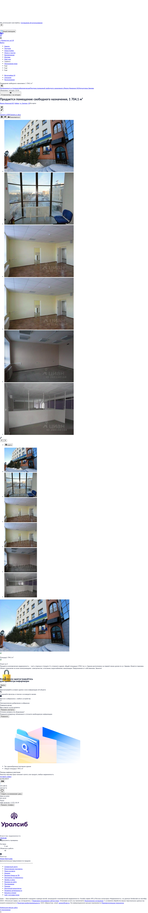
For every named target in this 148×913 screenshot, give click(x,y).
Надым (17, 103)
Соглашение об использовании (31, 23)
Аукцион (7, 873)
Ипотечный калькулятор (12, 888)
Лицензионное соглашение (93, 901)
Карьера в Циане (10, 893)
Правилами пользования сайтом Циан (45, 901)
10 (29, 103)
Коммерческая (9, 55)
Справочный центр (11, 867)
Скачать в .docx (15, 115)
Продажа (7, 48)
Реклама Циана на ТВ (11, 875)
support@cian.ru (64, 903)
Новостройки (9, 51)
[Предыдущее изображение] (1, 440)
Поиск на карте (9, 871)
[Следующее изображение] (5, 440)
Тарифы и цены (9, 880)
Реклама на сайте (10, 882)
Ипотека (7, 57)
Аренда (7, 46)
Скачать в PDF (5, 115)
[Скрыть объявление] (5, 117)
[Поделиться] (1, 107)
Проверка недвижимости (13, 890)
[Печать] (1, 117)
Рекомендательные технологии (113, 903)
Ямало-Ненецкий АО (7, 103)
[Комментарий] (1, 110)
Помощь (7, 886)
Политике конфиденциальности (28, 903)
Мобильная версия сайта (9, 907)
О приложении (5, 910)
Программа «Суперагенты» (13, 877)
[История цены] (2, 781)
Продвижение (9, 884)
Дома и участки (9, 53)
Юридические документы (13, 869)
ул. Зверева (23, 103)
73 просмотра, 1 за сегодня (10, 95)
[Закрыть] (1, 25)
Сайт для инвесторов (11, 895)
